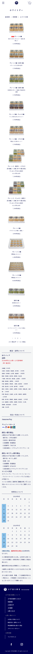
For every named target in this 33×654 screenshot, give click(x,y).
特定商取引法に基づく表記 (15, 625)
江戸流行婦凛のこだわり (14, 599)
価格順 (7, 17)
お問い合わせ (11, 611)
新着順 (15, 17)
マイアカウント (12, 637)
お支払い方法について (14, 619)
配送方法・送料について (14, 622)
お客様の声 (11, 605)
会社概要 (10, 608)
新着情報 (10, 602)
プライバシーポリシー (14, 628)
